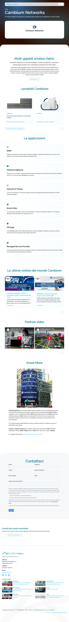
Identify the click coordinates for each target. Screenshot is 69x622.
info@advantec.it (6, 572)
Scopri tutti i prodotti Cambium (14, 128)
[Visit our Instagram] (9, 575)
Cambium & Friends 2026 (52, 589)
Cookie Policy (56, 612)
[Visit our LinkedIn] (6, 575)
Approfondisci (33, 79)
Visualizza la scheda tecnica (15, 122)
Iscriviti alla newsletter (14, 535)
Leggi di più (10, 305)
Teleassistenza (63, 612)
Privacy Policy (48, 612)
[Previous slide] (60, 128)
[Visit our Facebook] (3, 575)
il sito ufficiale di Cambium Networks (32, 434)
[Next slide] (63, 128)
